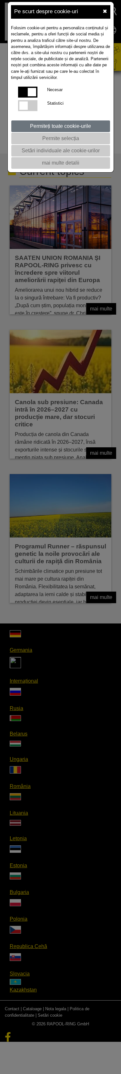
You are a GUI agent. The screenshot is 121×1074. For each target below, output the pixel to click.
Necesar (55, 89)
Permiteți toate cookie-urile (60, 126)
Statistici (55, 103)
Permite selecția (60, 138)
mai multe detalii (60, 163)
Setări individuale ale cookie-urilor (61, 150)
